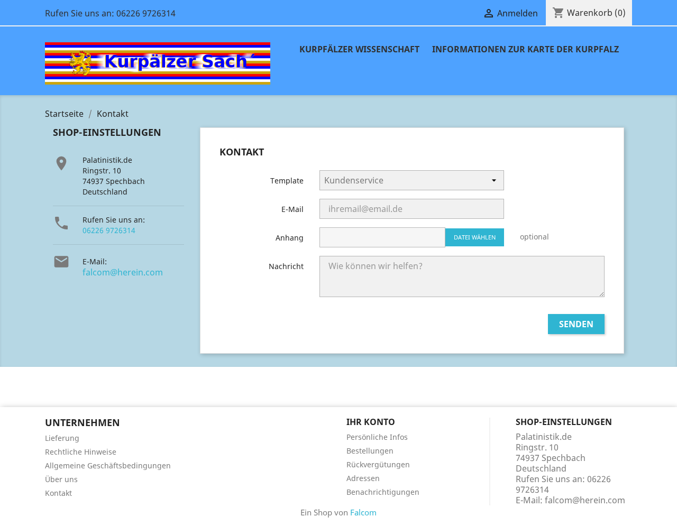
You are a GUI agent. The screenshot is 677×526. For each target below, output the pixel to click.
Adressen (363, 478)
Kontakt (58, 493)
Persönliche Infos (377, 437)
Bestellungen (370, 451)
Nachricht (286, 266)
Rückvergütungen (378, 464)
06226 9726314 (109, 230)
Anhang (290, 238)
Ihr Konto (370, 422)
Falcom (363, 512)
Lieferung (62, 438)
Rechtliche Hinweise (80, 452)
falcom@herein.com (123, 272)
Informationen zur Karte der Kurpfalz (525, 49)
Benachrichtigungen (382, 492)
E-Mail (292, 209)
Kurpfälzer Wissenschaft (359, 49)
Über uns (61, 479)
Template (287, 181)
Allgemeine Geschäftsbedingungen (108, 465)
